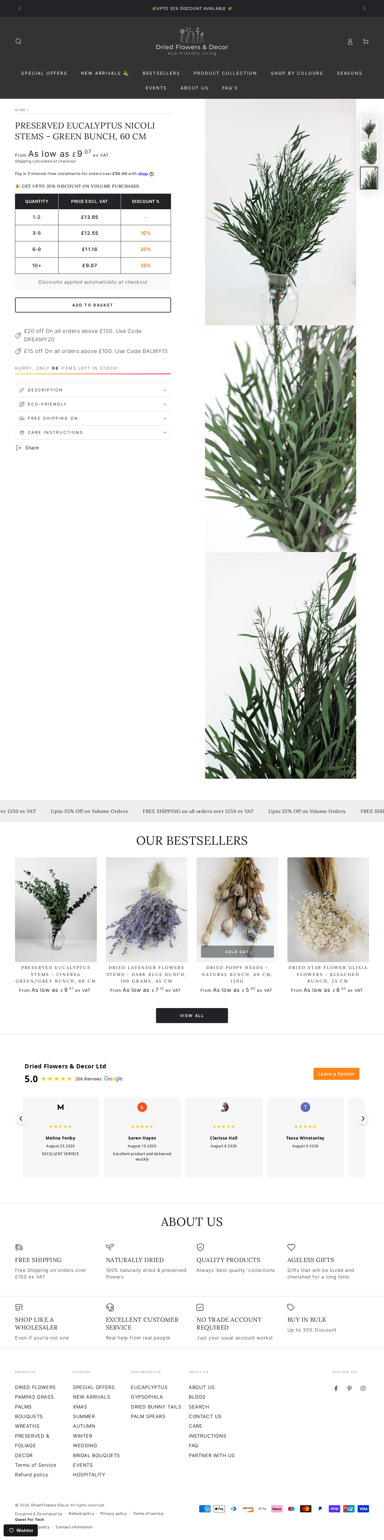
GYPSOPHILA (147, 1397)
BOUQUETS (29, 1416)
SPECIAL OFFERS (94, 1387)
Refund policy (32, 1475)
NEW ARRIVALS (91, 1397)
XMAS (80, 1407)
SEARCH (199, 1407)
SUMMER (84, 1416)
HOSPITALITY (89, 1475)
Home (20, 110)
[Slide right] (364, 8)
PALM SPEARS (148, 1416)
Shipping (23, 161)
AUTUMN (84, 1426)
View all (192, 1015)
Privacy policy (113, 1513)
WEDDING (85, 1445)
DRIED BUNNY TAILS (156, 1407)
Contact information (74, 1527)
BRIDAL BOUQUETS (96, 1455)
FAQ (193, 1445)
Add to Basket (93, 305)
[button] (18, 41)
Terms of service (148, 1513)
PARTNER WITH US (212, 1455)
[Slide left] (20, 8)
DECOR (24, 1455)
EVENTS (83, 1465)
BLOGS (197, 1397)
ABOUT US (202, 1387)
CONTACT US (205, 1416)
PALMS (23, 1407)
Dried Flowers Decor (49, 1505)
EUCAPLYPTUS (149, 1387)
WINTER (82, 1436)
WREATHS (27, 1426)
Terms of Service (35, 1465)
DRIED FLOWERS (35, 1387)
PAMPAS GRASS (34, 1397)
